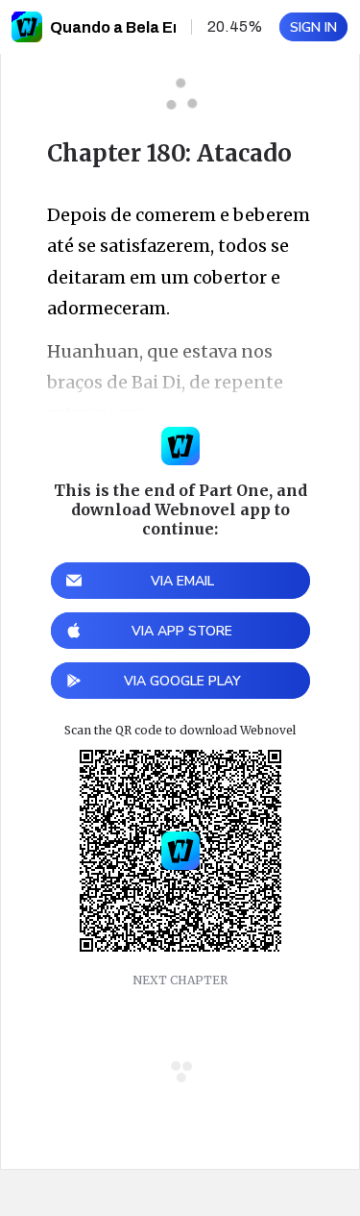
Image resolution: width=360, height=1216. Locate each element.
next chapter (180, 980)
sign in (313, 27)
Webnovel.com (27, 27)
